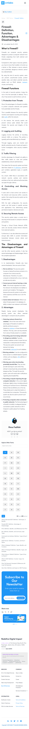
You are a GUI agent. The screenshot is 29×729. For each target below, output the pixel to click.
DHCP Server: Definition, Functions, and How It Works (13, 541)
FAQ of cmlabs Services (7, 706)
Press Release (19, 682)
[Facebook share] (8, 612)
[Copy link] (11, 612)
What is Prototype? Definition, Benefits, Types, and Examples (14, 550)
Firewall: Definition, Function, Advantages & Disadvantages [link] (19, 18)
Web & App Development (7, 682)
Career (17, 679)
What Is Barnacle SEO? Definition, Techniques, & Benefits (14, 520)
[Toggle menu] (25, 3)
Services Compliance (21, 690)
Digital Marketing (5, 676)
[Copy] (3, 21)
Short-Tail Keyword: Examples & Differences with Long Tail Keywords (13, 564)
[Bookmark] (26, 33)
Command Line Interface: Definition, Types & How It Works (14, 536)
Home (3, 18)
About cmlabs (19, 673)
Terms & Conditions (20, 700)
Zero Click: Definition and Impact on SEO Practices (14, 568)
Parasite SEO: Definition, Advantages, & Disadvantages (11, 524)
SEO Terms (10, 18)
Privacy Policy (19, 703)
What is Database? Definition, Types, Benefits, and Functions (14, 545)
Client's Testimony (5, 703)
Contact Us (18, 676)
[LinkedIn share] (3, 612)
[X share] (5, 612)
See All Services (5, 686)
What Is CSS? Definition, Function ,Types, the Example (13, 559)
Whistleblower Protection (19, 686)
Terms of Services (20, 706)
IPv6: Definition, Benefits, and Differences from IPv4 (14, 528)
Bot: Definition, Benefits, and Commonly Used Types (13, 532)
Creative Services (5, 679)
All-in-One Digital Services (7, 673)
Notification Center (5, 700)
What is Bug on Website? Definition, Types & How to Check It (14, 555)
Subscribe (20, 598)
